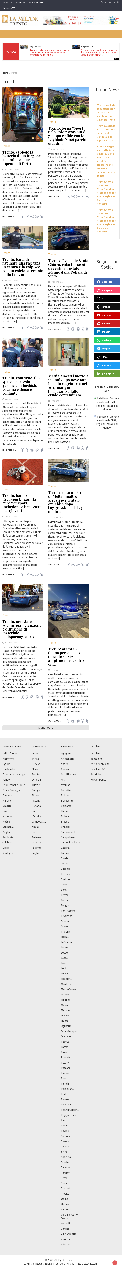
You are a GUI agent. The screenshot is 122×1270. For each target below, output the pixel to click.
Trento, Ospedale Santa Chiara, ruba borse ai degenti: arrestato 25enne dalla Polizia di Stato (100, 52)
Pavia (64, 1052)
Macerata (66, 979)
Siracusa (66, 1157)
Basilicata (7, 837)
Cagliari (36, 853)
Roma (35, 811)
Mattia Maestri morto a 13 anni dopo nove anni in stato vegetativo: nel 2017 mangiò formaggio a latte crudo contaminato (68, 385)
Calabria (7, 842)
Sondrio (65, 1162)
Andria (64, 764)
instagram (107, 290)
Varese (65, 1209)
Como (64, 863)
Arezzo (65, 769)
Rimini (64, 1125)
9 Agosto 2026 (11, 280)
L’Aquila (36, 816)
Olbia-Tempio (69, 1031)
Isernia (65, 937)
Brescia (65, 821)
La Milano (7, 2)
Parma (64, 1047)
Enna (64, 889)
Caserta (65, 848)
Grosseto (66, 926)
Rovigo (65, 1130)
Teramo (65, 1172)
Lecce (64, 952)
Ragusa (65, 1099)
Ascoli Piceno (68, 774)
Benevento (67, 800)
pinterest (106, 323)
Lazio (5, 811)
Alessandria (67, 758)
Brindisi (65, 827)
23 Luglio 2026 (56, 670)
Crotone (65, 879)
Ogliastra (66, 1026)
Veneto (6, 779)
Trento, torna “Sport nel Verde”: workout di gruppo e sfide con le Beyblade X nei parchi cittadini (67, 135)
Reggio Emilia (68, 1115)
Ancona (36, 800)
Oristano (66, 1036)
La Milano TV (9, 8)
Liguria (6, 764)
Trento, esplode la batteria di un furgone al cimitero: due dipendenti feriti (21, 157)
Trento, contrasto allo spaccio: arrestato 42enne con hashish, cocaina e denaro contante (21, 385)
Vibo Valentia (68, 1234)
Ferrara (65, 900)
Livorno (65, 963)
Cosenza (65, 868)
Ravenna (66, 1104)
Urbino (65, 1204)
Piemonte (8, 758)
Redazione (20, 2)
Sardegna (7, 853)
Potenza (36, 837)
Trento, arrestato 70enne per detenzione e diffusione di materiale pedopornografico (21, 629)
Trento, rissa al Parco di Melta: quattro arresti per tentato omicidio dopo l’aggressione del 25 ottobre (66, 502)
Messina (65, 1010)
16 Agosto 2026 (57, 149)
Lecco (64, 958)
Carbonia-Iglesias (71, 842)
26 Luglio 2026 (11, 642)
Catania (65, 853)
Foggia (65, 905)
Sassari (65, 1141)
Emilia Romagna (11, 790)
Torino (35, 758)
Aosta (35, 753)
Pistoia (65, 1083)
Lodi (63, 968)
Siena (64, 1151)
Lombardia (8, 769)
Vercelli (65, 1223)
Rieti (63, 1120)
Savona (65, 1146)
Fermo (64, 895)
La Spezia (66, 942)
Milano (35, 769)
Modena (65, 999)
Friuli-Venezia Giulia (13, 785)
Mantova (66, 984)
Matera (65, 994)
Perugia (36, 806)
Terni (64, 1178)
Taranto (65, 1167)
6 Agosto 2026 (11, 399)
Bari (34, 832)
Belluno (65, 795)
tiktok (105, 356)
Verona (65, 1228)
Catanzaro (37, 842)
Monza (64, 1005)
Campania (8, 827)
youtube (106, 315)
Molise (6, 821)
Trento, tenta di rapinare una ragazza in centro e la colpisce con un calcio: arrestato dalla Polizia (49, 52)
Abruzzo (7, 816)
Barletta (66, 790)
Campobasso (39, 821)
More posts (45, 728)
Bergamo (66, 806)
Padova (65, 1041)
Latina (64, 947)
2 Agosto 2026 (56, 401)
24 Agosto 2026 (12, 169)
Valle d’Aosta (9, 753)
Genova (36, 764)
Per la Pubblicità (35, 2)
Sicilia (5, 848)
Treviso (65, 1193)
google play (108, 373)
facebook (107, 281)
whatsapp (107, 340)
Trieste (36, 785)
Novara (65, 1015)
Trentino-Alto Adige (13, 774)
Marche (6, 800)
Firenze (36, 795)
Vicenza (65, 1239)
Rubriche (95, 774)
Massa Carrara (68, 989)
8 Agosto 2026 (56, 282)
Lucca (64, 973)
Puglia (6, 832)
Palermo (36, 848)
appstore (106, 365)
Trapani (65, 1188)
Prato (64, 1094)
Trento (6, 146)
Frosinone (66, 916)
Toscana (7, 795)
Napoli (35, 827)
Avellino (65, 785)
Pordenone (67, 1089)
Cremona (66, 874)
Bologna (36, 790)
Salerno (65, 1136)
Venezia (36, 779)
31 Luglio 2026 (56, 517)
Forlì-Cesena (68, 910)
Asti (63, 779)
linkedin (106, 331)
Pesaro (65, 1062)
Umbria (6, 806)
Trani (64, 1183)
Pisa (63, 1078)
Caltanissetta (68, 832)
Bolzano (65, 816)
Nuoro (64, 1020)
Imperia (65, 931)
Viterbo (65, 1244)
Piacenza (66, 1073)
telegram (106, 348)
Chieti (64, 858)
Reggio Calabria (70, 1110)
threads (106, 306)
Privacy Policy (98, 779)
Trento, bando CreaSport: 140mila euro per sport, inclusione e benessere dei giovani (21, 503)
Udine (64, 1199)
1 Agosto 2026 (11, 516)
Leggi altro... (9, 217)
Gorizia (65, 921)
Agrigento (66, 753)
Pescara (65, 1068)
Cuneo (64, 884)
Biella (64, 811)
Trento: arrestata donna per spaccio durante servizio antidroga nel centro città (66, 656)
